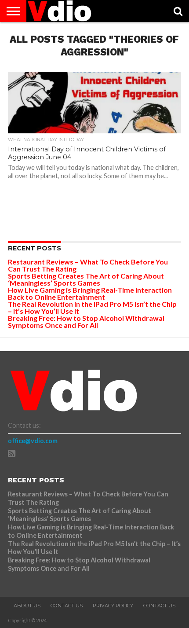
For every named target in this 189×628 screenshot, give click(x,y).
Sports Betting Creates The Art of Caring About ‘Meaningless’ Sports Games (86, 279)
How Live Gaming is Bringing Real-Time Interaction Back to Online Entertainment (90, 293)
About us (27, 605)
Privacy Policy (113, 605)
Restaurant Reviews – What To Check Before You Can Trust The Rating (88, 265)
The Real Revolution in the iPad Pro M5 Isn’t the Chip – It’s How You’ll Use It (92, 307)
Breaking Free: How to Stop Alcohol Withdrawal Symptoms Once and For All (86, 321)
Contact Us (67, 605)
